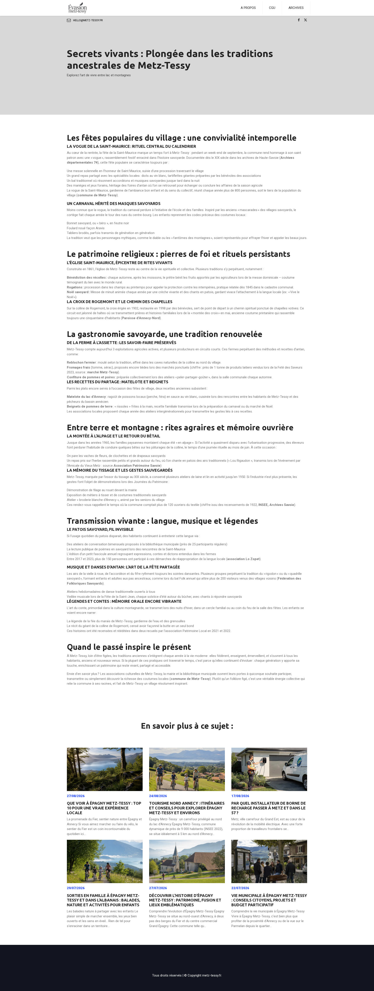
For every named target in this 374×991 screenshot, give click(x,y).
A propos (248, 8)
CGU (272, 8)
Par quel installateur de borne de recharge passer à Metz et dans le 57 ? (268, 808)
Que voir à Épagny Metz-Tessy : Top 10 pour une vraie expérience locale (104, 808)
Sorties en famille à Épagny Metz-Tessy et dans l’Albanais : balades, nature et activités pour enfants (103, 900)
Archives (296, 8)
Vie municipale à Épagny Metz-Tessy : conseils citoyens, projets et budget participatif (269, 900)
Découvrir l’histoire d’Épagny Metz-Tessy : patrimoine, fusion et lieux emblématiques (185, 900)
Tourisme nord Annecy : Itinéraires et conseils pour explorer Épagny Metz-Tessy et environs (186, 808)
